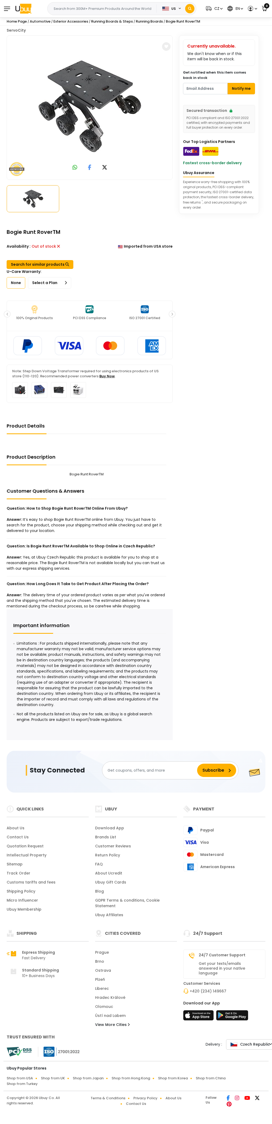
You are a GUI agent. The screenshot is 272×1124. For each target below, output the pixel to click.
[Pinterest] (229, 1104)
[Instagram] (237, 1098)
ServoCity (16, 30)
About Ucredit (108, 873)
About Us (15, 828)
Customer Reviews (113, 846)
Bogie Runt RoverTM (183, 21)
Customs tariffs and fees (31, 882)
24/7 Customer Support (222, 955)
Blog (99, 891)
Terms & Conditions (108, 1098)
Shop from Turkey (22, 1083)
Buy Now (107, 376)
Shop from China (211, 1078)
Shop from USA (20, 1078)
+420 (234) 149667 (208, 991)
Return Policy (107, 855)
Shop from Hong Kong (131, 1078)
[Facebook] (228, 1098)
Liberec (102, 988)
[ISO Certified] (59, 1051)
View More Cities (111, 1024)
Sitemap (15, 864)
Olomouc (104, 1006)
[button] (213, 8)
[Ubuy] (23, 8)
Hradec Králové (110, 997)
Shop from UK (53, 1078)
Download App (109, 828)
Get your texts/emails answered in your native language (222, 968)
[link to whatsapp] (75, 168)
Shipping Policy (21, 891)
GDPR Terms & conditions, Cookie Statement (127, 903)
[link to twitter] (104, 168)
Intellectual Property (26, 855)
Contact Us (18, 837)
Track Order (18, 873)
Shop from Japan (88, 1078)
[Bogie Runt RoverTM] (90, 106)
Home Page (17, 21)
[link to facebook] (89, 168)
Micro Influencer (22, 900)
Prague (102, 952)
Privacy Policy (145, 1098)
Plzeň (100, 979)
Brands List (105, 837)
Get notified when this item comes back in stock (214, 75)
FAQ (99, 864)
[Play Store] (232, 1017)
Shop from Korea (173, 1078)
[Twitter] (257, 1098)
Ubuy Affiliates (109, 915)
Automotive (40, 21)
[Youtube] (247, 1098)
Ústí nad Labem (110, 1015)
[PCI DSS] (19, 1052)
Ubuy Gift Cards (110, 882)
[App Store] (199, 1017)
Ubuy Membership (24, 909)
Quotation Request (25, 846)
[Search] (189, 8)
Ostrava (103, 970)
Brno (99, 961)
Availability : (19, 246)
